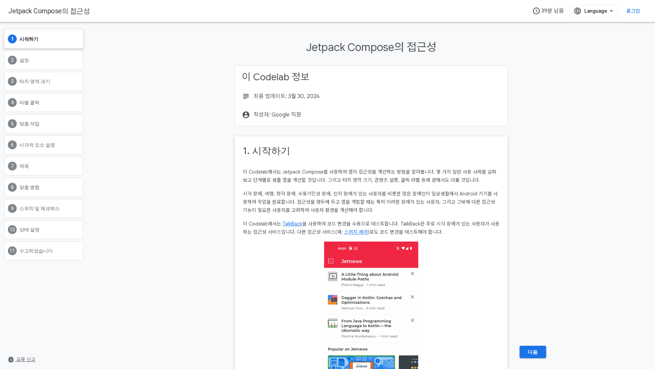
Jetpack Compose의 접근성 (49, 11)
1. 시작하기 (266, 151)
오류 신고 (21, 359)
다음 (533, 352)
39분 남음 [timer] (548, 11)
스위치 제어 (356, 232)
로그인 (633, 11)
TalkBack (292, 224)
